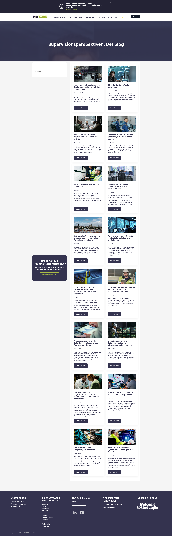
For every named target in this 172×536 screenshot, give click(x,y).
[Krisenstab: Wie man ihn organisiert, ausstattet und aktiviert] (88, 124)
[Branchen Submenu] (95, 17)
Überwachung (59, 17)
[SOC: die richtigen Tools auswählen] (122, 74)
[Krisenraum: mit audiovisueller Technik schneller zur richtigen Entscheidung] (88, 74)
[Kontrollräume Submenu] (83, 17)
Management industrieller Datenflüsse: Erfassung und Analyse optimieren (86, 343)
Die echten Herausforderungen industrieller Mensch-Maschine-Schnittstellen (121, 289)
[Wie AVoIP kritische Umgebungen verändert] (88, 437)
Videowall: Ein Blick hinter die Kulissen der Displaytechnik (120, 393)
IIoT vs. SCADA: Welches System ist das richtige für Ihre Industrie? (121, 450)
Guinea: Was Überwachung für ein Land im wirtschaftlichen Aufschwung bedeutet (87, 238)
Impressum (75, 508)
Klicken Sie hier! (71, 10)
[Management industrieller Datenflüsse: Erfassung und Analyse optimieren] (88, 330)
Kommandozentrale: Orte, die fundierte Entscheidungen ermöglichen (120, 238)
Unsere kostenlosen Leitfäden (113, 504)
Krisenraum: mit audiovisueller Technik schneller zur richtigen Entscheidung (87, 87)
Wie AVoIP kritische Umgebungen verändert (84, 449)
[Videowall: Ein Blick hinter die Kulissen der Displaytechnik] (122, 381)
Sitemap (74, 501)
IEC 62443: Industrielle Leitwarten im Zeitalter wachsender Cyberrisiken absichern (85, 290)
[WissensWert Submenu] (119, 17)
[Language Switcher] (125, 17)
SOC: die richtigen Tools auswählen (118, 86)
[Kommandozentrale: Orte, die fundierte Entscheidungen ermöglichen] (122, 225)
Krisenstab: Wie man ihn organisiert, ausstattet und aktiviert (85, 137)
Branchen (90, 17)
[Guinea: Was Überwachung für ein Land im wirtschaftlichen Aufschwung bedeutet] (88, 225)
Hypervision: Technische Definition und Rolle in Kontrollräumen (118, 186)
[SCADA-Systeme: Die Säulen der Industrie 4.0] (88, 174)
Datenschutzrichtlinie (79, 505)
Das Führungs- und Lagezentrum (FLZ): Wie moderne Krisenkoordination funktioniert (86, 395)
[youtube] (82, 513)
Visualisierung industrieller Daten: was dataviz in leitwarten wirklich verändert (120, 343)
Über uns (101, 17)
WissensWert (112, 17)
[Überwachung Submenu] (66, 17)
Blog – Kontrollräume (109, 507)
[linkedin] (75, 513)
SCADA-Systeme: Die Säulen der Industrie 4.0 (86, 185)
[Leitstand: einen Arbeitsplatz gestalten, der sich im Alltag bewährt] (122, 124)
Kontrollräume (75, 17)
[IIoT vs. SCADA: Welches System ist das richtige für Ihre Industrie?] (122, 437)
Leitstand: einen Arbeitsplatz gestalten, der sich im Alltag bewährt (120, 137)
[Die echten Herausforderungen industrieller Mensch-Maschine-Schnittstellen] (122, 276)
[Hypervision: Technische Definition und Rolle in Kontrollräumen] (122, 174)
